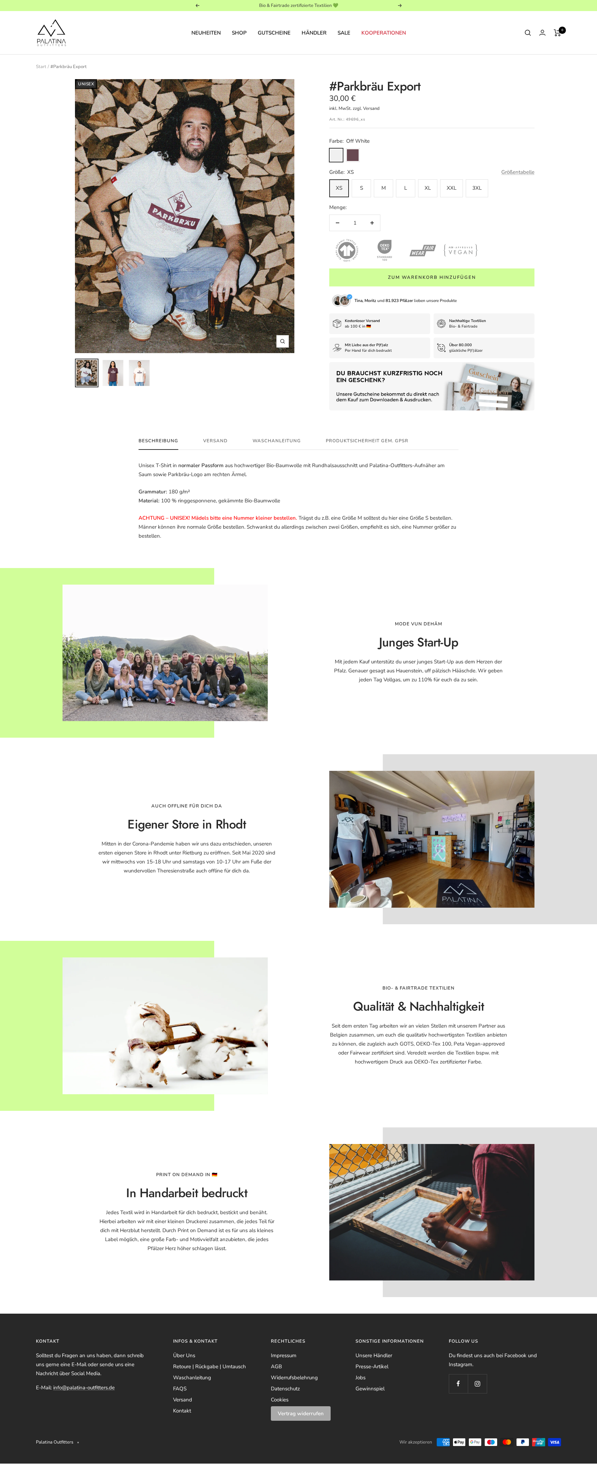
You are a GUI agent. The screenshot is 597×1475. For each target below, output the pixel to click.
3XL (477, 188)
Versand (215, 441)
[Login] (542, 33)
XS (339, 188)
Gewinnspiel (370, 1388)
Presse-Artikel (372, 1366)
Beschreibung (158, 441)
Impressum (283, 1355)
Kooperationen (383, 32)
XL (428, 188)
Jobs (361, 1377)
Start (41, 67)
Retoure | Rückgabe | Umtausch (209, 1366)
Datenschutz (285, 1388)
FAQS (180, 1388)
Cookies (279, 1399)
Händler (314, 32)
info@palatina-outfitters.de (84, 1387)
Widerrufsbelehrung (294, 1377)
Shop (239, 32)
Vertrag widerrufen (301, 1413)
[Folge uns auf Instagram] (477, 1383)
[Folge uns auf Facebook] (458, 1383)
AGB (276, 1366)
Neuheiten (206, 32)
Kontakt (182, 1410)
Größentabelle (517, 172)
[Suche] (528, 33)
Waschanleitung (277, 441)
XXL (451, 188)
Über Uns (184, 1355)
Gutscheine (274, 32)
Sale (344, 32)
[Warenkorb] (557, 32)
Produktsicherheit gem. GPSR (367, 441)
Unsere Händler (374, 1355)
